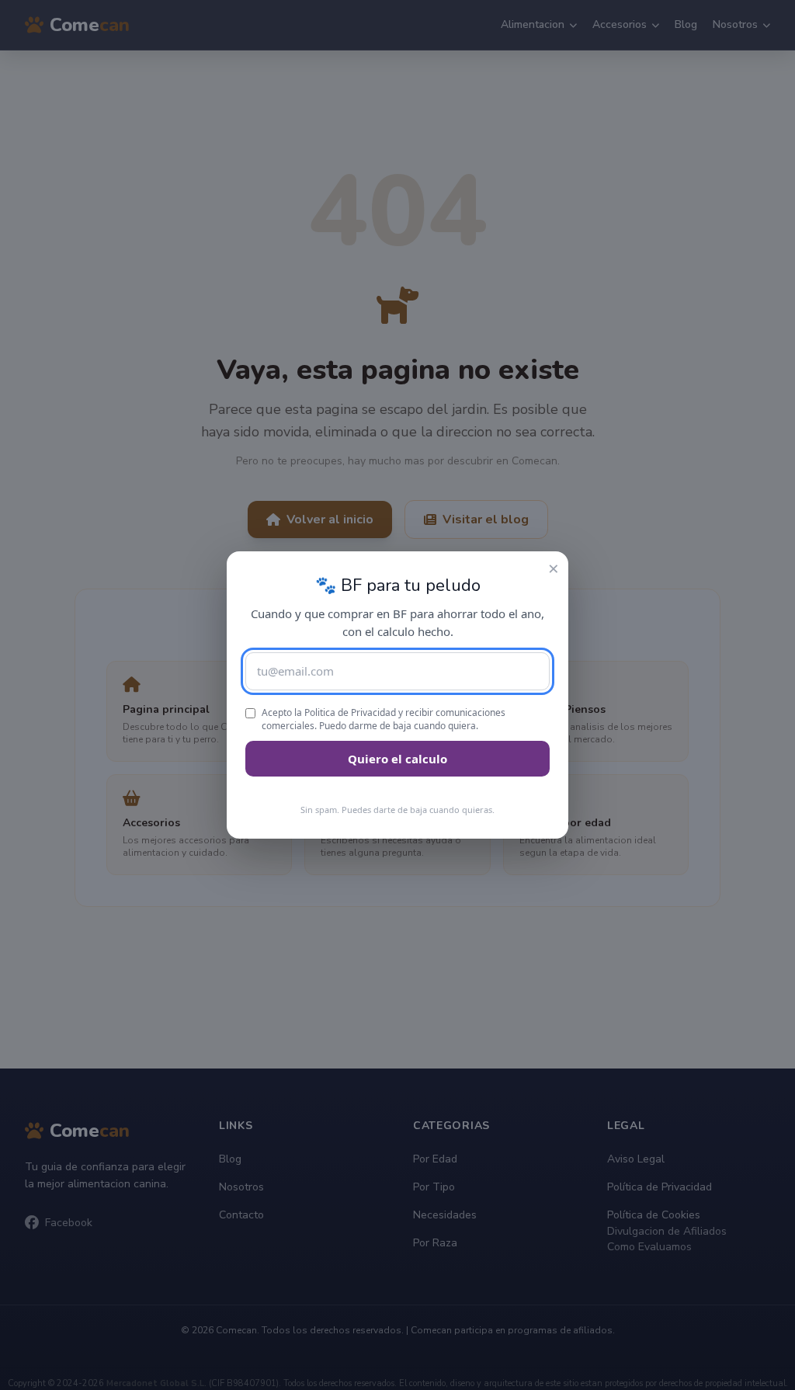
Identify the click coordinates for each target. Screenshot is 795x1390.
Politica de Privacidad (350, 712)
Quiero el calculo (397, 758)
